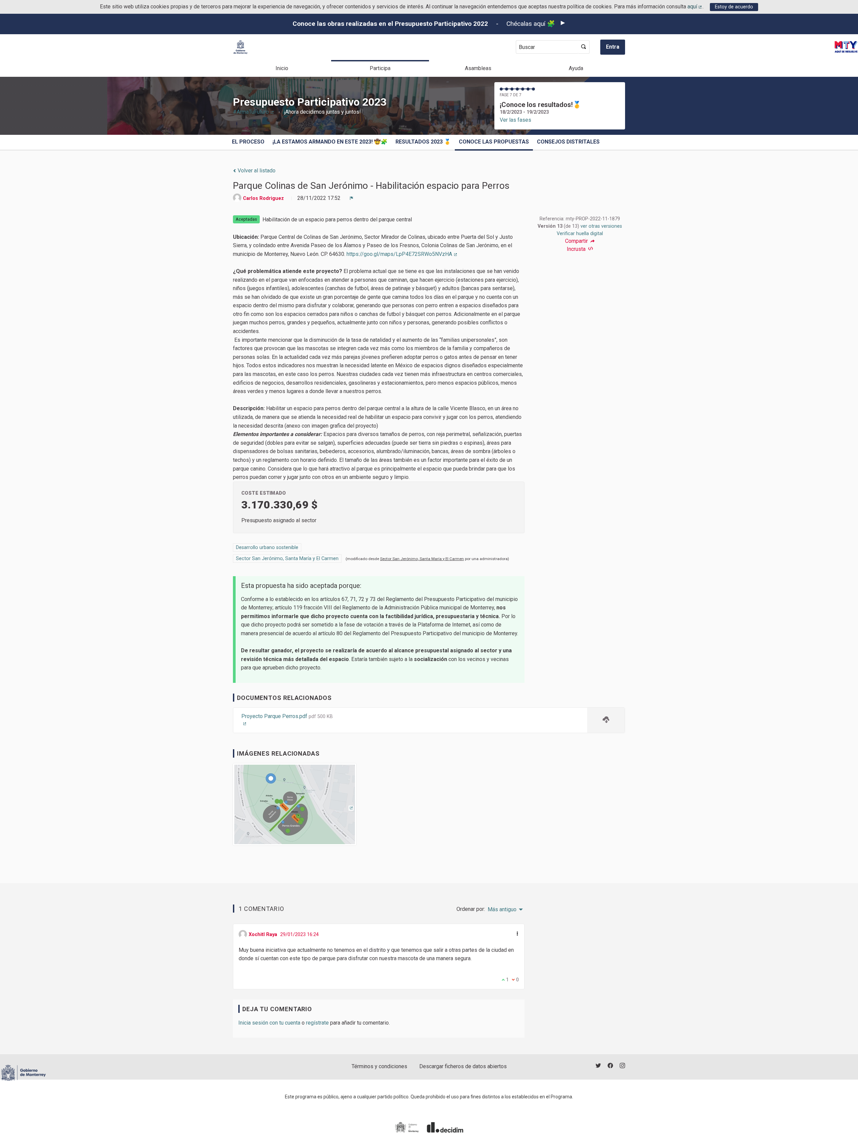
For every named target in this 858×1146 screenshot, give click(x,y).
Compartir (577, 241)
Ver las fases (515, 120)
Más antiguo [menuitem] (502, 909)
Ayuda (576, 68)
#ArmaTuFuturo (253, 112)
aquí (695, 6)
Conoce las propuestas (494, 142)
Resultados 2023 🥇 (423, 142)
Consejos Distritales (568, 142)
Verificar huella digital (580, 233)
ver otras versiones (601, 226)
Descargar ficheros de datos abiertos (463, 1066)
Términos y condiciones (379, 1066)
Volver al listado (255, 170)
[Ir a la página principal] (240, 47)
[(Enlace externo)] (294, 806)
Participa (380, 68)
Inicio (281, 68)
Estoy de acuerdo (734, 7)
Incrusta (577, 249)
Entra (612, 47)
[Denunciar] (351, 198)
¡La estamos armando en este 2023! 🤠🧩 (329, 142)
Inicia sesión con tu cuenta (269, 1023)
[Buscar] (584, 47)
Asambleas (478, 68)
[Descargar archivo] (606, 720)
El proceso (248, 142)
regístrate (317, 1023)
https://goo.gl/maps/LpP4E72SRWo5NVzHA (402, 254)
